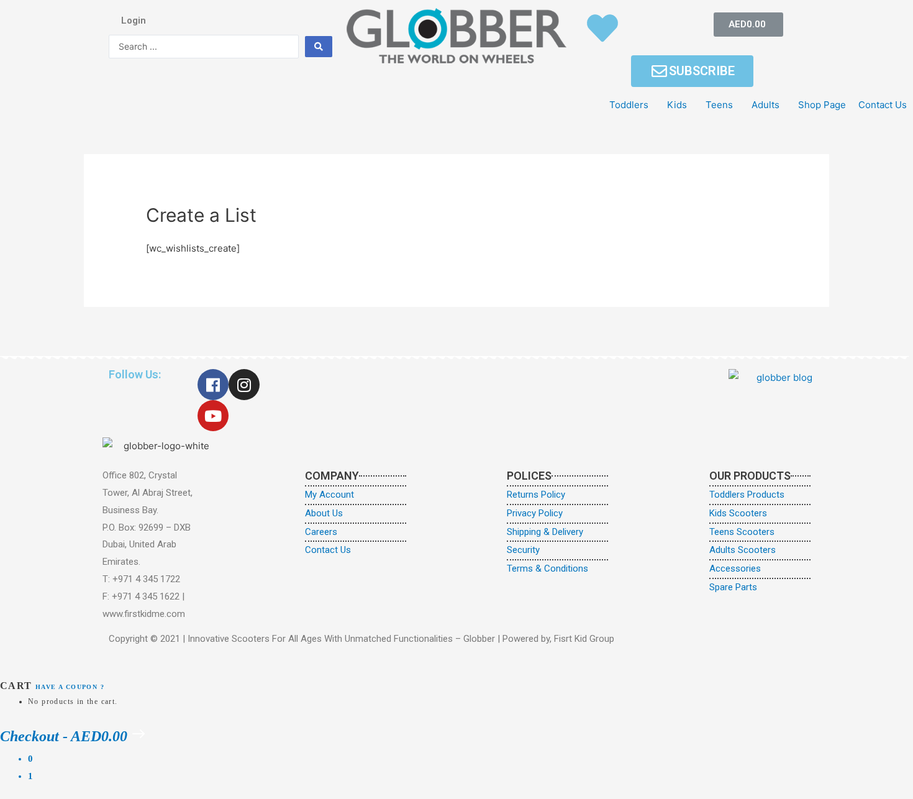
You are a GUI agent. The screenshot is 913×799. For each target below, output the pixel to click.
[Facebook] (213, 384)
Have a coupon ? (69, 686)
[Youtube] (213, 415)
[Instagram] (244, 384)
